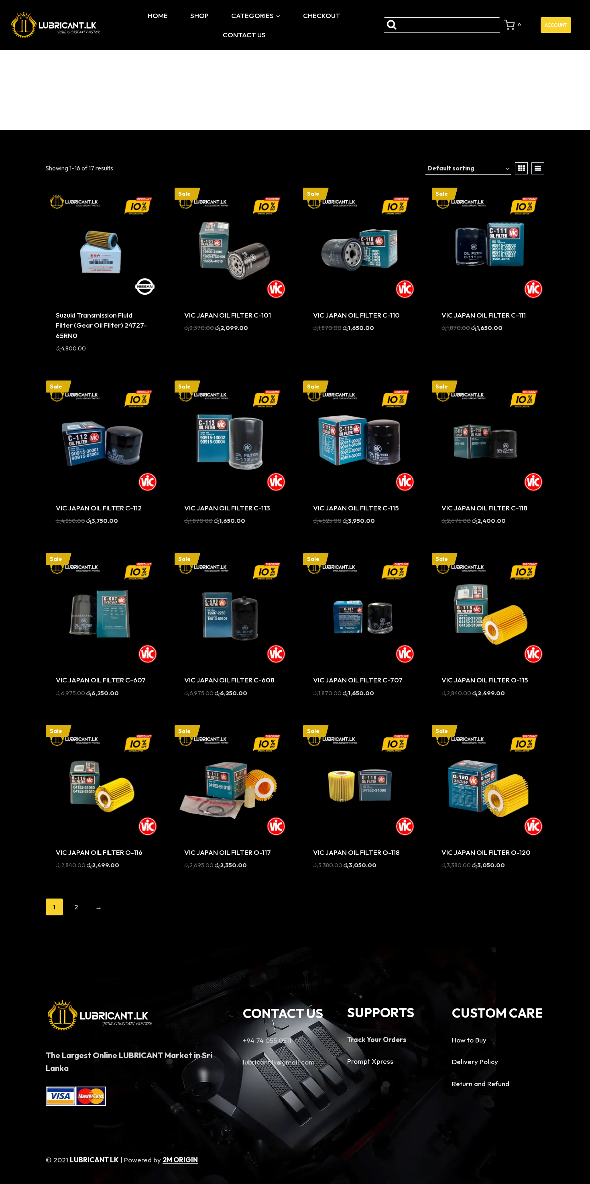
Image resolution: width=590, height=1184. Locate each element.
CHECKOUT (321, 15)
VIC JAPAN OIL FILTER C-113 (227, 508)
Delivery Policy (475, 1061)
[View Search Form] (442, 25)
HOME (158, 15)
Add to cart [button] (76, 361)
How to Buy (469, 1040)
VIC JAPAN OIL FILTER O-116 (99, 852)
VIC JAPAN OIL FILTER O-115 (484, 680)
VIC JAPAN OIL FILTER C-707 (358, 680)
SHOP (199, 15)
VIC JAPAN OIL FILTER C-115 (356, 508)
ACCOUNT (556, 25)
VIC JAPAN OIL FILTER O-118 (356, 852)
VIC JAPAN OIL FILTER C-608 (229, 680)
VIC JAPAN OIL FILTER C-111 (483, 315)
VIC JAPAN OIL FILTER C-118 (484, 508)
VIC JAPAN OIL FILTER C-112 (99, 508)
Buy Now (231, 352)
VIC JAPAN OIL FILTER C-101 (227, 315)
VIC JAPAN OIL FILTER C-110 (356, 315)
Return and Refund (480, 1083)
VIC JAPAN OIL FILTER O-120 (486, 852)
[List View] (537, 168)
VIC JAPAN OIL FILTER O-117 (227, 852)
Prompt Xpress (370, 1061)
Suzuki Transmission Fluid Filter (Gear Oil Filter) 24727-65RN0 (101, 325)
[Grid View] (521, 168)
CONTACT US (244, 34)
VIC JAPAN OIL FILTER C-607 (101, 680)
